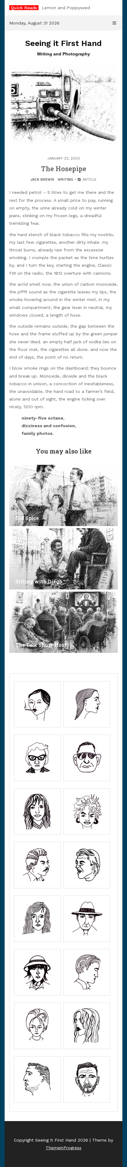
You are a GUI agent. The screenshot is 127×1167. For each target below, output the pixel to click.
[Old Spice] (63, 495)
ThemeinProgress (63, 1147)
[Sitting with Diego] (63, 558)
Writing (65, 180)
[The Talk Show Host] (63, 622)
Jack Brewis (42, 180)
